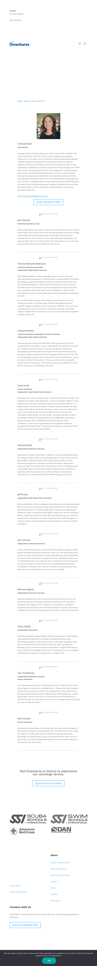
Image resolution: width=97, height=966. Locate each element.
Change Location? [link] (17, 14)
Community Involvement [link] (60, 875)
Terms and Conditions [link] (18, 892)
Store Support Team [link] (58, 869)
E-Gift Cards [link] (55, 901)
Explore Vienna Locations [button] (48, 783)
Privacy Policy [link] (15, 886)
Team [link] (32, 101)
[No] (94, 958)
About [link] (26, 101)
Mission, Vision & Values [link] (60, 862)
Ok (49, 960)
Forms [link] (53, 888)
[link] (20, 43)
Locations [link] (54, 894)
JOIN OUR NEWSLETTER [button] (25, 925)
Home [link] (20, 101)
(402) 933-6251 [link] (15, 20)
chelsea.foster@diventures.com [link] (35, 196)
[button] (85, 43)
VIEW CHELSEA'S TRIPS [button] (48, 202)
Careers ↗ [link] (55, 882)
